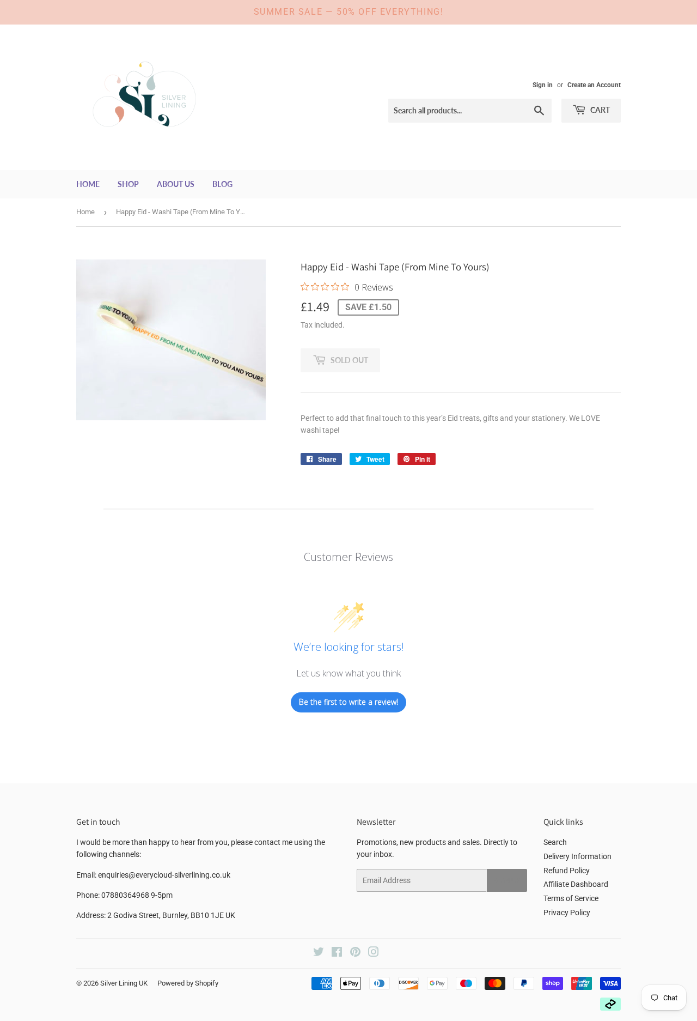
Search (555, 842)
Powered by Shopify (187, 983)
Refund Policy (566, 870)
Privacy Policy (566, 912)
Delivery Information (577, 856)
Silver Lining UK (124, 983)
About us (175, 184)
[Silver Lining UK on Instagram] (373, 953)
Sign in (543, 85)
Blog (222, 184)
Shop (128, 184)
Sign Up (507, 881)
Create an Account (594, 85)
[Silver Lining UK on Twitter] (318, 953)
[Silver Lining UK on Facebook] (337, 953)
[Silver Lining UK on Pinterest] (355, 953)
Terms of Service (570, 898)
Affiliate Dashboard (575, 884)
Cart (599, 109)
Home (88, 184)
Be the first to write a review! (348, 702)
